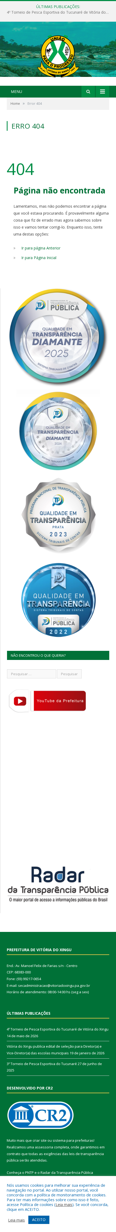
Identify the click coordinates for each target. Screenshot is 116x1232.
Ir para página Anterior (40, 248)
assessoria (44, 1147)
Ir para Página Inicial (38, 257)
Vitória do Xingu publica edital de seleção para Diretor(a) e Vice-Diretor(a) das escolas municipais (59, 12)
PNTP (29, 1172)
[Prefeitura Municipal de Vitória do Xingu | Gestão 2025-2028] (58, 54)
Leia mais (64, 1204)
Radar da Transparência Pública (66, 1172)
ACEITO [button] (39, 1219)
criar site (40, 1140)
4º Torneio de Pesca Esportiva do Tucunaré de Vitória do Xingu (57, 1029)
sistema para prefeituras (73, 1140)
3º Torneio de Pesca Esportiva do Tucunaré (42, 1063)
